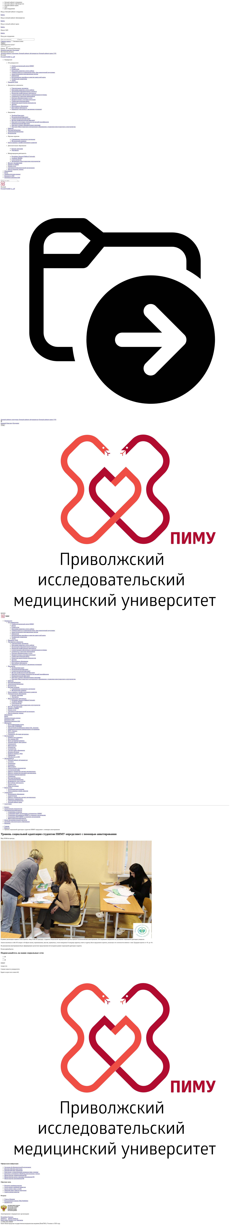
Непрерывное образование (16, 794)
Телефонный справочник (19, 79)
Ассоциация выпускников (16, 789)
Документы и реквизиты (15, 642)
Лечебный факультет (18, 115)
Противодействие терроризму (13, 1170)
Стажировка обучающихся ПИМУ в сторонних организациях (27, 815)
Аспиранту (11, 765)
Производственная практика (16, 774)
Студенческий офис (14, 770)
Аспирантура (12, 749)
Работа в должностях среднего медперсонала (21, 771)
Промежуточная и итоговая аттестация (23, 99)
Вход (2, 425)
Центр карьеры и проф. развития (18, 791)
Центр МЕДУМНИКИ (15, 726)
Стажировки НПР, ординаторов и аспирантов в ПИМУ (25, 813)
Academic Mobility (17, 158)
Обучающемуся (9, 758)
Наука (6, 172)
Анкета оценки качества (11, 1192)
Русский (3, 57)
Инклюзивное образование (20, 106)
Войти (3, 15)
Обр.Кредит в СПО (14, 757)
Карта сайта (4, 1220)
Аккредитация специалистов (17, 768)
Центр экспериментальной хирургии (15, 820)
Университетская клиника (12, 174)
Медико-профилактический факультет (23, 120)
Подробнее (4, 1217)
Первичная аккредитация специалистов (24, 103)
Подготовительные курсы (16, 724)
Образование (8, 171)
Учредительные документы (20, 88)
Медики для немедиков (15, 163)
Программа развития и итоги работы (23, 71)
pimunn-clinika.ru (13, 1218)
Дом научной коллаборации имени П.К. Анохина (23, 727)
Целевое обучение (13, 752)
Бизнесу (6, 807)
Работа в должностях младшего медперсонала (22, 773)
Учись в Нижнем (9, 1199)
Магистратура (12, 745)
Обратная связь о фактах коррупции (15, 1190)
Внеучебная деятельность (19, 107)
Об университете (13, 622)
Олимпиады (11, 776)
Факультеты (11, 666)
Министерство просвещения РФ (14, 1178)
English (8, 57)
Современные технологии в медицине (23, 139)
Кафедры (10, 128)
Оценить (10, 1217)
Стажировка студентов (15, 812)
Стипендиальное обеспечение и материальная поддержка (29, 94)
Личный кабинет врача (46, 53)
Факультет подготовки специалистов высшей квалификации (30, 122)
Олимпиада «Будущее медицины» (18, 734)
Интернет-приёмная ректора (13, 1185)
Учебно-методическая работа (20, 101)
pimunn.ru (4, 1218)
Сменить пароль (6, 41)
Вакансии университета (15, 799)
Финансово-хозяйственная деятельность (24, 93)
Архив (14, 80)
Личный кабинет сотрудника (10, 53)
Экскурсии (11, 732)
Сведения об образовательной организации (21, 168)
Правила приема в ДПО (15, 753)
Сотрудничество (17, 159)
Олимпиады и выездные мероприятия (23, 96)
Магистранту (12, 766)
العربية (13, 57)
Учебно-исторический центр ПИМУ (23, 66)
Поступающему (9, 736)
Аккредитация (12, 795)
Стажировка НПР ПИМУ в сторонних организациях (24, 817)
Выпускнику (8, 787)
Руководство (15, 69)
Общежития (15, 75)
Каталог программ (17, 148)
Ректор (14, 67)
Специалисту (8, 792)
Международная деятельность (17, 698)
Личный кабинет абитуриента (17, 742)
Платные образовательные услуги (22, 98)
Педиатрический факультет (20, 117)
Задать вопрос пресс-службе (13, 1189)
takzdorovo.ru (8, 1202)
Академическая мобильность (13, 810)
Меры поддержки (13, 786)
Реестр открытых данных (15, 169)
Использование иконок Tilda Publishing (16, 1201)
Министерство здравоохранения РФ (15, 1175)
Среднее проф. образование (16, 750)
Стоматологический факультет (21, 118)
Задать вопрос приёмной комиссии (15, 1187)
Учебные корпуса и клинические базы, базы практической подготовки (33, 72)
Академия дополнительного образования (17, 821)
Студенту (11, 761)
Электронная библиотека (15, 131)
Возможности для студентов (16, 781)
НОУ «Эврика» (12, 731)
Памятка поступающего (15, 737)
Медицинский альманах (19, 141)
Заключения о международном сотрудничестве (26, 161)
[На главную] (8, 46)
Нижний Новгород (6, 50)
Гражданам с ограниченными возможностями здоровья (21, 1172)
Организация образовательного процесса (24, 91)
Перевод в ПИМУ (13, 164)
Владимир (16, 50)
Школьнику (8, 723)
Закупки (14, 104)
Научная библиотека (14, 130)
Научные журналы (13, 687)
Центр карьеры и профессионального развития (22, 142)
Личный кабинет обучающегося (28, 53)
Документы (15, 150)
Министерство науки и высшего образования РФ (19, 1177)
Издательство (12, 133)
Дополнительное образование (17, 693)
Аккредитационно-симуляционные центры (25, 74)
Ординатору (11, 763)
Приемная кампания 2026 (12, 177)
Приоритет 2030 (13, 82)
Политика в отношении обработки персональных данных (22, 1173)
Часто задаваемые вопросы (16, 740)
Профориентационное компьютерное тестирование (24, 729)
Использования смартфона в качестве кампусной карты (29, 77)
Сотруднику (8, 804)
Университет (8, 621)
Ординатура (11, 747)
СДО (54, 53)
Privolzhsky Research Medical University (23, 156)
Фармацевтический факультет (21, 123)
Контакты (7, 823)
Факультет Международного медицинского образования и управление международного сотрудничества (44, 127)
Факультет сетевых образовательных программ (26, 125)
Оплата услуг (12, 166)
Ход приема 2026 (13, 739)
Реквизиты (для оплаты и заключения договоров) (27, 109)
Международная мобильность (17, 818)
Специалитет (12, 744)
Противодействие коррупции (13, 1169)
